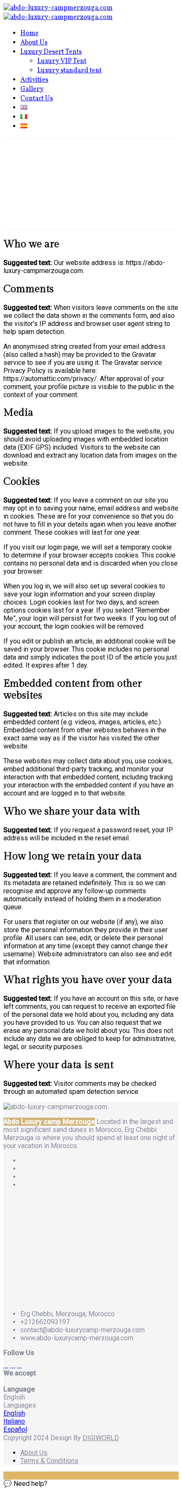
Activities (34, 80)
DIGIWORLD (101, 1438)
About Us (33, 42)
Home (29, 33)
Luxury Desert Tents (51, 52)
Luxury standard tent (69, 70)
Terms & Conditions (49, 1461)
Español (15, 1429)
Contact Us (36, 98)
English (14, 1413)
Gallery (32, 89)
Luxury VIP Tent (61, 61)
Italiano (14, 1421)
